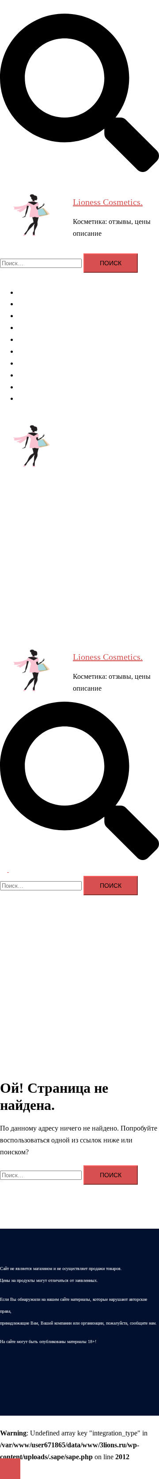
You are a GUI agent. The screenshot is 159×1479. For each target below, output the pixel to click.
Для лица (31, 315)
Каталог (30, 398)
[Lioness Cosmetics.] (33, 217)
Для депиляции (41, 351)
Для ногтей (35, 339)
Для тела (31, 327)
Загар (26, 387)
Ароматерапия (39, 292)
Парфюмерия (37, 363)
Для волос (33, 304)
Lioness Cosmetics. (108, 202)
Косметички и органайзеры (59, 375)
